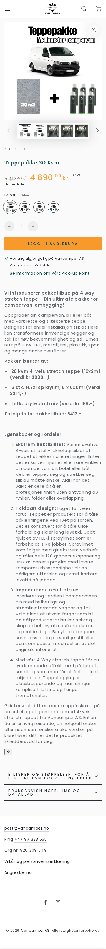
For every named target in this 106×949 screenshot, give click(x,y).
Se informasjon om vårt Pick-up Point (50, 273)
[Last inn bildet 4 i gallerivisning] (67, 130)
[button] (84, 9)
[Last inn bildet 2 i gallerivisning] (39, 130)
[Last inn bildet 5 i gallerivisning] (81, 130)
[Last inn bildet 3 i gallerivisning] (53, 130)
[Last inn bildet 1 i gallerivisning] (25, 130)
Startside (13, 149)
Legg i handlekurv (53, 243)
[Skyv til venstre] (9, 131)
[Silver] (10, 207)
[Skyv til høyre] (97, 131)
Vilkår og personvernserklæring (37, 861)
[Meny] (7, 9)
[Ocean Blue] (53, 207)
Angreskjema (18, 872)
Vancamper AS (35, 930)
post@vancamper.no (26, 828)
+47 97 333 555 (30, 839)
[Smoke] (39, 207)
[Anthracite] (25, 207)
